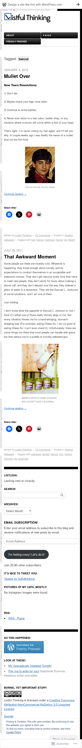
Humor (59, 239)
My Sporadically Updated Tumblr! (30, 666)
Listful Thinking (23, 235)
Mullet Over (17, 76)
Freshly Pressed (16, 41)
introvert (8, 458)
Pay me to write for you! (23, 671)
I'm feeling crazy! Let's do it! (26, 554)
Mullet (71, 239)
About (10, 35)
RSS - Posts (16, 618)
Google (8, 716)
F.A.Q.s (47, 35)
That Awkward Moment (30, 256)
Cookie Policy (13, 732)
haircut (40, 239)
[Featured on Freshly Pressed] (24, 652)
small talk (23, 458)
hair (33, 239)
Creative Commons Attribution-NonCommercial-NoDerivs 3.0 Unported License (39, 704)
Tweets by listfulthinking (19, 579)
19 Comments (42, 449)
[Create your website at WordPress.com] (41, 4)
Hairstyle (50, 239)
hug (61, 454)
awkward (36, 454)
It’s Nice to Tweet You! (20, 573)
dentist (45, 454)
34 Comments (42, 235)
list (65, 239)
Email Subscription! (21, 522)
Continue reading (15, 194)
